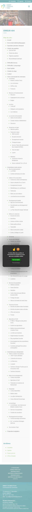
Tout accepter (16, 259)
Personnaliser (16, 262)
